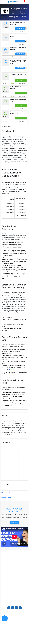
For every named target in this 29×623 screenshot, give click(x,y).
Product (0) (24, 16)
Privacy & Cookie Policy (8, 618)
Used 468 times (21, 56)
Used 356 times (21, 121)
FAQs (14, 593)
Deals (14, 582)
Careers (14, 599)
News (14, 569)
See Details (4, 31)
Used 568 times (21, 44)
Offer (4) (17, 16)
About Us (14, 563)
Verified (12, 31)
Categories (14, 574)
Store (14, 571)
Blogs (14, 566)
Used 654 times (21, 31)
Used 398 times (21, 108)
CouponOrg (12, 369)
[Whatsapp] (5, 618)
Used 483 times (21, 83)
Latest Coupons (15, 522)
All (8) (4, 16)
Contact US (14, 596)
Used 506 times (21, 96)
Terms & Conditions (22, 618)
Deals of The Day (14, 585)
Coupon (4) (11, 16)
